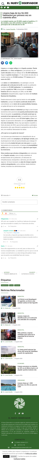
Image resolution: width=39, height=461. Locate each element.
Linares (11, 285)
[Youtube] (8, 7)
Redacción (8, 308)
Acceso (35, 195)
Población (17, 285)
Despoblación (4, 285)
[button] (3, 3)
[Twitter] (5, 7)
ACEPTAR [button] (6, 456)
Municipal (5, 34)
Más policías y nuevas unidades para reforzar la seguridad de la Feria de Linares (26, 335)
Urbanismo (21, 380)
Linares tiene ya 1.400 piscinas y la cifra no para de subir (27, 384)
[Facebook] (1, 7)
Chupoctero (16, 232)
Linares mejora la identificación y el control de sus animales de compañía (27, 317)
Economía (21, 363)
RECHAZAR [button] (13, 456)
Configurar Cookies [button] (19, 459)
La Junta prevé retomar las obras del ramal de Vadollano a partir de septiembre (28, 351)
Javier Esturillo (10, 29)
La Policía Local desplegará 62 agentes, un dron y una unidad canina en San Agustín (28, 301)
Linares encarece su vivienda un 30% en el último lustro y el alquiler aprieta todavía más (28, 368)
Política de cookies (31, 453)
